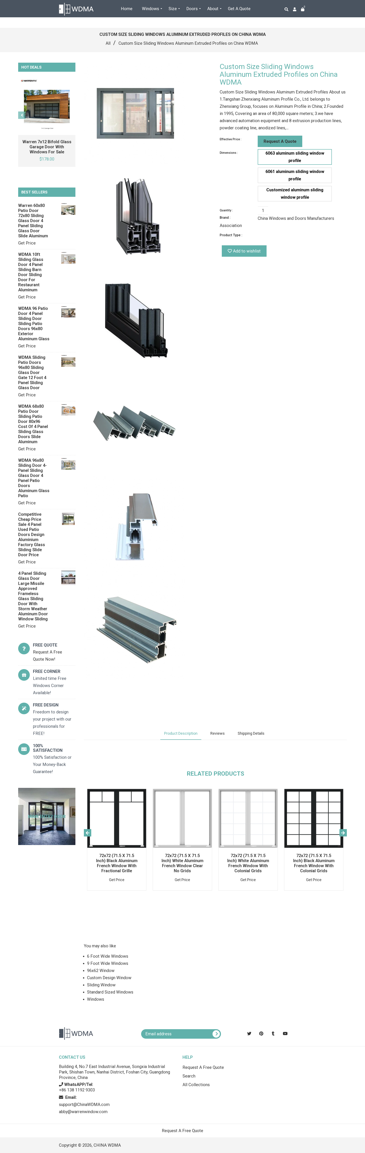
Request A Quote (280, 141)
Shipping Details (251, 733)
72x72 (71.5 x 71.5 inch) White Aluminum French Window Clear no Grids (182, 863)
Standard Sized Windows (110, 992)
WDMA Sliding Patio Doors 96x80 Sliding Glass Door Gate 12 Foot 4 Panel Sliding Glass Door (32, 372)
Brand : (225, 218)
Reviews (217, 733)
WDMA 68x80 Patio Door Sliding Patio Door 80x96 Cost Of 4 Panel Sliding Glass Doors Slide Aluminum (33, 424)
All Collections (196, 1084)
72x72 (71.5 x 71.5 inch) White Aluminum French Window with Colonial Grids (248, 863)
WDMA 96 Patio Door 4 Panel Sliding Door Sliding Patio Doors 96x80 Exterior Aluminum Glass (33, 323)
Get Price (27, 243)
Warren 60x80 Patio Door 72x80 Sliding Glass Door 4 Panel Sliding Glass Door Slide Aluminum (33, 220)
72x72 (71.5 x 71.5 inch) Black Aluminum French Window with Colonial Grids (314, 863)
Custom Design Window (109, 977)
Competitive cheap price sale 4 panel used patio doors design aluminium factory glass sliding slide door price (31, 534)
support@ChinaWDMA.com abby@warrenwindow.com (84, 1104)
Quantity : (226, 210)
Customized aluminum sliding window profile (294, 193)
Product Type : (231, 235)
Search (188, 1076)
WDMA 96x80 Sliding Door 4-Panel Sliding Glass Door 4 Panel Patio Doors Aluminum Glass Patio (33, 478)
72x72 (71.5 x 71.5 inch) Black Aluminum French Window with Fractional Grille (117, 863)
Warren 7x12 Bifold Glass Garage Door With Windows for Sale (46, 146)
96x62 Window (100, 970)
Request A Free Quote (203, 1067)
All (108, 43)
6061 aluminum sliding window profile (295, 175)
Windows (95, 999)
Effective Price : (230, 139)
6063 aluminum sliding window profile (295, 157)
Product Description (180, 733)
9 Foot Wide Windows (107, 963)
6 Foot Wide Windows (107, 956)
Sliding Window (101, 984)
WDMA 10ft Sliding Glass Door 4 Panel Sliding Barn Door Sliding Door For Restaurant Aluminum (30, 272)
